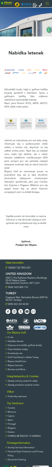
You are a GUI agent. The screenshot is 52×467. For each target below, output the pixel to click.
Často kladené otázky (18, 349)
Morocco (12, 412)
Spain (10, 420)
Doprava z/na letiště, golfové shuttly (25, 345)
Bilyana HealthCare (17, 361)
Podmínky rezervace (17, 396)
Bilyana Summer (15, 365)
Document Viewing (17, 460)
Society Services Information (21, 448)
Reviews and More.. (17, 369)
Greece (11, 432)
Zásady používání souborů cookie (23, 385)
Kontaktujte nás (15, 353)
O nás (10, 337)
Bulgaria (12, 428)
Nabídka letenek (15, 341)
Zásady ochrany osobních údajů (23, 381)
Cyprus (11, 416)
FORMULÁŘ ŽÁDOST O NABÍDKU (24, 436)
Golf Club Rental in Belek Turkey (23, 357)
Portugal (12, 424)
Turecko (11, 408)
